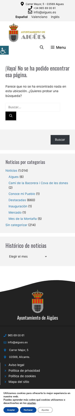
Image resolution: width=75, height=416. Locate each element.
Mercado (15, 212)
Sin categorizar (16, 225)
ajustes (31, 403)
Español (21, 17)
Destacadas (17, 200)
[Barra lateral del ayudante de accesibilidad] (4, 50)
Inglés (55, 17)
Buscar (60, 139)
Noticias (11, 170)
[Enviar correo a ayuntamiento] (30, 12)
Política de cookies (22, 376)
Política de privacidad (24, 370)
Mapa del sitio (19, 382)
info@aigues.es (45, 12)
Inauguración (18, 206)
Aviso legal (16, 365)
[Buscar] (10, 116)
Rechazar (28, 409)
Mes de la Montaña (23, 219)
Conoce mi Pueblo (22, 194)
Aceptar (11, 409)
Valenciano (39, 17)
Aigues (14, 177)
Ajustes (45, 409)
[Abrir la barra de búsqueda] (41, 47)
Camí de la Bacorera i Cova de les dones (38, 183)
